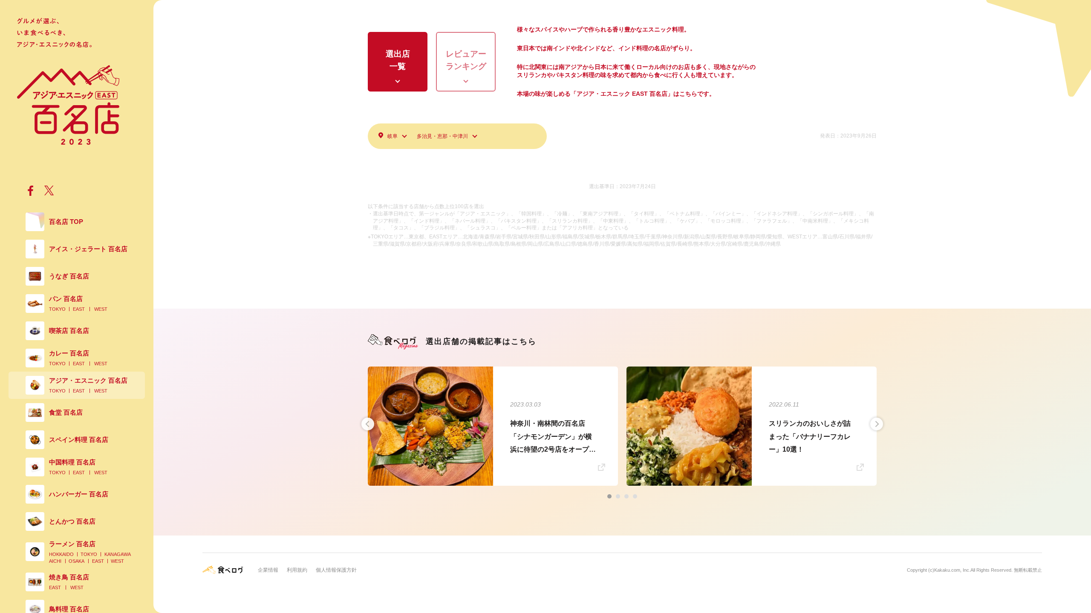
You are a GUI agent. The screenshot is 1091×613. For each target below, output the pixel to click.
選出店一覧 (398, 60)
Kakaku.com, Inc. (952, 570)
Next (876, 424)
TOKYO (57, 309)
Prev (367, 424)
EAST (79, 309)
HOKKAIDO (61, 554)
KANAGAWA (117, 554)
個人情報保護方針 (336, 570)
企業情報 (268, 570)
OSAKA (76, 561)
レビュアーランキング (466, 60)
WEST (100, 309)
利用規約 (297, 570)
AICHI (55, 561)
